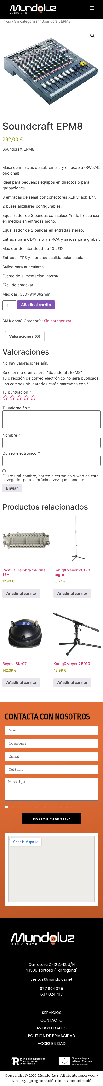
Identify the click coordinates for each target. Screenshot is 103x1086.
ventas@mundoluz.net (51, 979)
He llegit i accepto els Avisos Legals (42, 807)
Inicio (6, 21)
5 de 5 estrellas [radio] (33, 397)
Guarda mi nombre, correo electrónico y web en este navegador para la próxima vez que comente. (50, 478)
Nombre (11, 435)
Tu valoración (16, 408)
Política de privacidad (51, 1036)
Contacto (51, 1020)
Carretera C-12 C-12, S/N (52, 964)
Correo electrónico (21, 453)
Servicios (51, 1013)
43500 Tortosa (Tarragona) (51, 970)
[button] (92, 8)
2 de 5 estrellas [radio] (12, 397)
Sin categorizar (26, 21)
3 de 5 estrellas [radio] (19, 397)
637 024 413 (51, 994)
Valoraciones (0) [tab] (24, 336)
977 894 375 (51, 988)
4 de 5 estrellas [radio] (26, 397)
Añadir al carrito (36, 304)
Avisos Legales (51, 1028)
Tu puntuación (16, 392)
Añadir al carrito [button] (21, 593)
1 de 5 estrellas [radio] (5, 397)
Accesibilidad (52, 1043)
